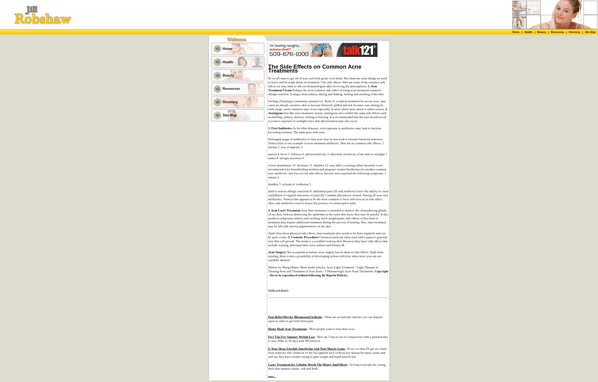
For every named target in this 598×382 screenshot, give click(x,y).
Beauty (541, 32)
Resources (557, 32)
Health (528, 32)
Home (516, 32)
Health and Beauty (278, 290)
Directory (574, 32)
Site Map (590, 32)
